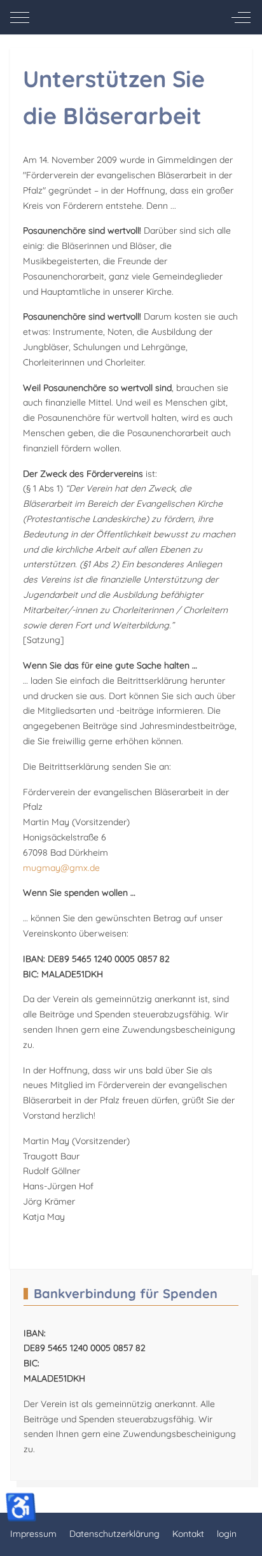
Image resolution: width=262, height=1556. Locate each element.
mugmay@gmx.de (61, 867)
